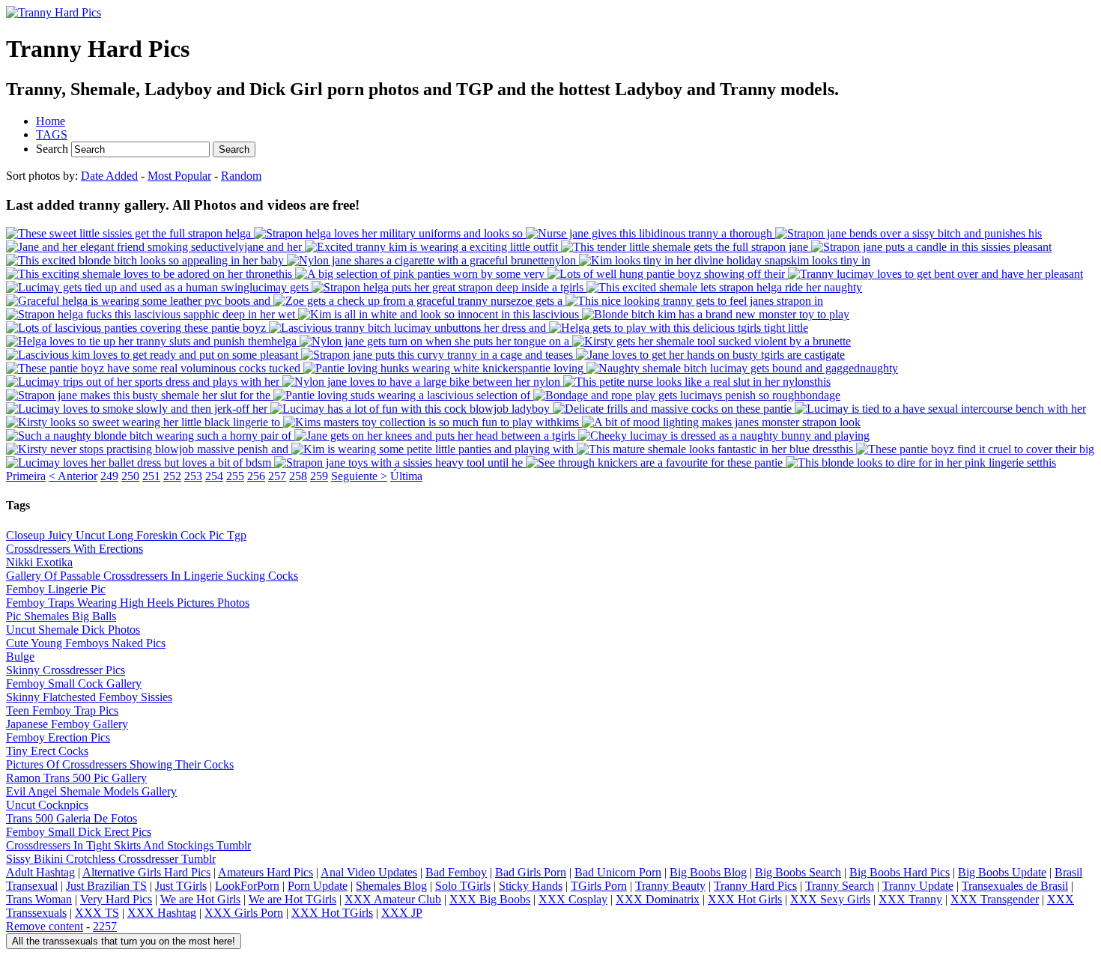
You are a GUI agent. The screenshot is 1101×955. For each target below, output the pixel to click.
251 (151, 476)
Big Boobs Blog (708, 872)
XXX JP (401, 912)
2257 (105, 926)
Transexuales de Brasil (1015, 885)
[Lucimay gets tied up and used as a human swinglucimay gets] (159, 287)
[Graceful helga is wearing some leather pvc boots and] (139, 300)
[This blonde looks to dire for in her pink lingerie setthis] (921, 462)
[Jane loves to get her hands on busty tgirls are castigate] (710, 354)
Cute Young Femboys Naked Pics (86, 643)
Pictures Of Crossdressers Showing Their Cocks (120, 764)
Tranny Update (917, 885)
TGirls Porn (599, 885)
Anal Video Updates (369, 872)
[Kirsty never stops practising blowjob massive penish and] (148, 449)
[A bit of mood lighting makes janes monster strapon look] (721, 422)
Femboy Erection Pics (58, 737)
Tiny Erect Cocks (47, 751)
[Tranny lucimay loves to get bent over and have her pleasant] (935, 273)
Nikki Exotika (39, 562)
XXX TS (97, 912)
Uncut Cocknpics (47, 804)
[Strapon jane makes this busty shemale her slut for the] (139, 395)
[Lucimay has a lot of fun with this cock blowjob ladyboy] (411, 408)
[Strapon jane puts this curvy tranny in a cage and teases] (438, 354)
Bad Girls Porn (530, 872)
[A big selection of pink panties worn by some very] (421, 273)
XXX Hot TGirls (332, 912)
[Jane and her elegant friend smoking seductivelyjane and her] (155, 246)
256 (256, 476)
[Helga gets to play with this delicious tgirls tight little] (678, 327)
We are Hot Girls (200, 899)
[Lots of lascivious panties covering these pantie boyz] (137, 327)
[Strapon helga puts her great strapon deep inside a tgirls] (449, 287)
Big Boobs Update (1002, 872)
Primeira (26, 476)
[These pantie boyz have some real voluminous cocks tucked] (154, 368)
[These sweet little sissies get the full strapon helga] (130, 233)
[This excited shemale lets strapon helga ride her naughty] (724, 287)
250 (130, 476)
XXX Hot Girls (745, 899)
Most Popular (179, 175)
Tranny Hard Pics (755, 885)
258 (298, 476)
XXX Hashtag (161, 912)
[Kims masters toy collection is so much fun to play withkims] (432, 422)
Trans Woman (39, 899)
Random (241, 175)
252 (172, 476)
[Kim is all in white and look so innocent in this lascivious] (440, 314)
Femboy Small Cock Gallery (74, 683)
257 (277, 476)
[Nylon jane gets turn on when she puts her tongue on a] (436, 341)
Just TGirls (181, 885)
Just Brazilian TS (106, 885)
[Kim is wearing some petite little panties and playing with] (434, 449)
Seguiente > (359, 476)
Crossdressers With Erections (74, 548)
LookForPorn (247, 885)
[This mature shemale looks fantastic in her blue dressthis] (716, 449)
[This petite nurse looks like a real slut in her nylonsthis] (697, 381)
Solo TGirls (463, 885)
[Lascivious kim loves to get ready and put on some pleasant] (153, 354)
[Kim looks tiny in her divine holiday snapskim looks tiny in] (724, 260)
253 (193, 476)
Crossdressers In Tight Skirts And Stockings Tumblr (128, 845)
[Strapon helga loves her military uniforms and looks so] (390, 233)
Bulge (20, 656)
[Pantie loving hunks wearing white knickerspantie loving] (444, 368)
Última (406, 476)
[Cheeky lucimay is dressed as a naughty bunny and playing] (724, 435)
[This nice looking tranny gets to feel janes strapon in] (694, 300)
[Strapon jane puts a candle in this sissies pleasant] (931, 246)
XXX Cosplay (573, 899)
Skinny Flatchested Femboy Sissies (89, 697)
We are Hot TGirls (292, 899)
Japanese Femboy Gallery (67, 724)
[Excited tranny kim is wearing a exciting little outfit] (433, 246)
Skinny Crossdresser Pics (65, 670)
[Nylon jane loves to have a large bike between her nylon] (422, 381)
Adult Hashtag (40, 872)
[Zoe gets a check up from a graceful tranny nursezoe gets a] (419, 300)
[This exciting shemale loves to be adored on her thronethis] (150, 273)
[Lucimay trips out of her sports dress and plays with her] (144, 381)
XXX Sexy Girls (830, 899)
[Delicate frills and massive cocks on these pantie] (674, 408)
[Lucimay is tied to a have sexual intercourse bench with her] (940, 408)
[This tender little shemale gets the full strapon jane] (686, 246)
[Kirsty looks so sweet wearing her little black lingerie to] (144, 422)
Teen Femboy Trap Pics (62, 710)
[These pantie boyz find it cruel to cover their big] (975, 449)
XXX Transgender (994, 899)
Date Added (109, 175)
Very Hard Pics (116, 899)
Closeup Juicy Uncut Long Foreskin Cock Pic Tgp (126, 535)
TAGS (51, 134)
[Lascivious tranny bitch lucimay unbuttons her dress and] (409, 327)
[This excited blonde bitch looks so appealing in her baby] (146, 260)
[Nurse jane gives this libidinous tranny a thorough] (650, 233)
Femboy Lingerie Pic (56, 589)
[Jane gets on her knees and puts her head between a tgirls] (436, 435)
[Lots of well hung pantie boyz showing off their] (668, 273)
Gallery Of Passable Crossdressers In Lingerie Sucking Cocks (152, 575)
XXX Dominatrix (658, 899)
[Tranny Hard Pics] (53, 12)
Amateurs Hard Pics (265, 872)
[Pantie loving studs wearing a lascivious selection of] (403, 395)
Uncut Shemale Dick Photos (73, 629)
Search (53, 148)
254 (214, 476)
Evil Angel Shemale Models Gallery (91, 791)
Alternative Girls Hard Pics (146, 872)
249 (109, 476)
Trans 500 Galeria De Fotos (71, 818)
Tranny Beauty (670, 885)
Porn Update (318, 885)
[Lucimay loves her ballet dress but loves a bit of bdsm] (140, 462)
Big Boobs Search (798, 872)
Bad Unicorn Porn (617, 872)
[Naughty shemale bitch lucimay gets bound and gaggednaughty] (742, 368)
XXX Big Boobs (489, 899)
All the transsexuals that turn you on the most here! (123, 941)
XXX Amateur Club (393, 899)
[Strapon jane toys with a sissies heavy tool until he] (400, 462)
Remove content (44, 926)
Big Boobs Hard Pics (899, 872)
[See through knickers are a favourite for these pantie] (656, 462)
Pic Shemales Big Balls (61, 616)
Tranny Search (839, 885)
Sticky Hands (530, 885)
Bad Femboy (456, 872)
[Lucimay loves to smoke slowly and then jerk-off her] (138, 408)
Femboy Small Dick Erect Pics (78, 831)
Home (50, 121)
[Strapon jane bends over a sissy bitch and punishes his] (908, 233)
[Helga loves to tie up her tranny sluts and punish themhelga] (153, 341)
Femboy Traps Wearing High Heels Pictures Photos (127, 602)
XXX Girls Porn (243, 912)
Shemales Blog (391, 885)
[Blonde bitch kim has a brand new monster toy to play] (715, 314)
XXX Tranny (910, 899)
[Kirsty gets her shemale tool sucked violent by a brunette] (711, 341)
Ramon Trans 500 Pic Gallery (76, 777)
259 (319, 476)
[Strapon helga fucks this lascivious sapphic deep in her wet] (152, 314)
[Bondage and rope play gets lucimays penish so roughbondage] (686, 395)
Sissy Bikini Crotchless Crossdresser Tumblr (111, 858)
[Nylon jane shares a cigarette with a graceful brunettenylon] (433, 260)
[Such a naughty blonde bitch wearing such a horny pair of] (150, 435)
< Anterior (73, 476)
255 (235, 476)
